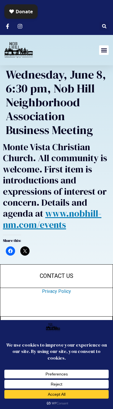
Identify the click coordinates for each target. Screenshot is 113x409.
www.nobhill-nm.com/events (52, 219)
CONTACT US (56, 276)
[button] (104, 26)
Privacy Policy (56, 291)
